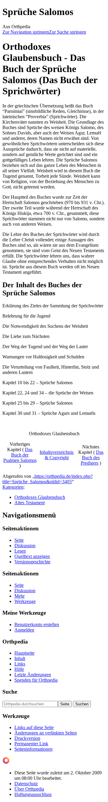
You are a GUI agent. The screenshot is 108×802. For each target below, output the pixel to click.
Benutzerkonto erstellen (36, 624)
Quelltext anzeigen (32, 556)
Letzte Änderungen (32, 674)
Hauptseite (24, 653)
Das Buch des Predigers (92, 458)
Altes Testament (29, 502)
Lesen (20, 550)
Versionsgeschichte (32, 561)
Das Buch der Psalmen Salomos (20, 455)
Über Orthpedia (29, 788)
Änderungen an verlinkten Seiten (45, 732)
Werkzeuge (25, 601)
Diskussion (24, 545)
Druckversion (27, 738)
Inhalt (19, 658)
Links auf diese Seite (34, 727)
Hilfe (19, 669)
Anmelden (24, 629)
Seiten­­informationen (33, 749)
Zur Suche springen (67, 32)
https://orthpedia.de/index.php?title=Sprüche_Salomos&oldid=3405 (47, 479)
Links (19, 663)
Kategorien (12, 487)
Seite (19, 540)
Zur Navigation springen (25, 32)
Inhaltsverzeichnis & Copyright (57, 455)
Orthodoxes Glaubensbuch (39, 497)
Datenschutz (26, 783)
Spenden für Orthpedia (36, 680)
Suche (9, 692)
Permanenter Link (31, 743)
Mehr (19, 595)
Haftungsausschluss (33, 794)
